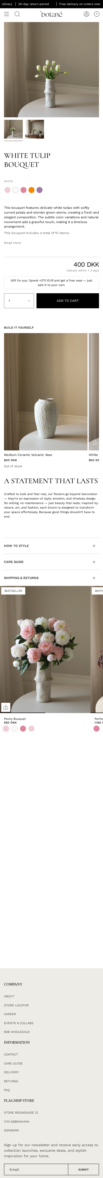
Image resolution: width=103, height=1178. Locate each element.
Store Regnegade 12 (21, 1112)
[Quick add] (5, 707)
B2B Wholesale (17, 1032)
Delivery (11, 1072)
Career (10, 1014)
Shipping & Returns (21, 578)
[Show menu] (7, 14)
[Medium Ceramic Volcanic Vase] (46, 391)
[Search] (17, 14)
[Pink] (97, 729)
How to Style (16, 546)
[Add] (95, 442)
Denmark (11, 1130)
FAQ (7, 1090)
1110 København (16, 1121)
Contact (11, 1054)
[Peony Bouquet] (45, 649)
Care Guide (14, 562)
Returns (11, 1081)
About (9, 996)
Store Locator (16, 1005)
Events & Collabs (19, 1023)
